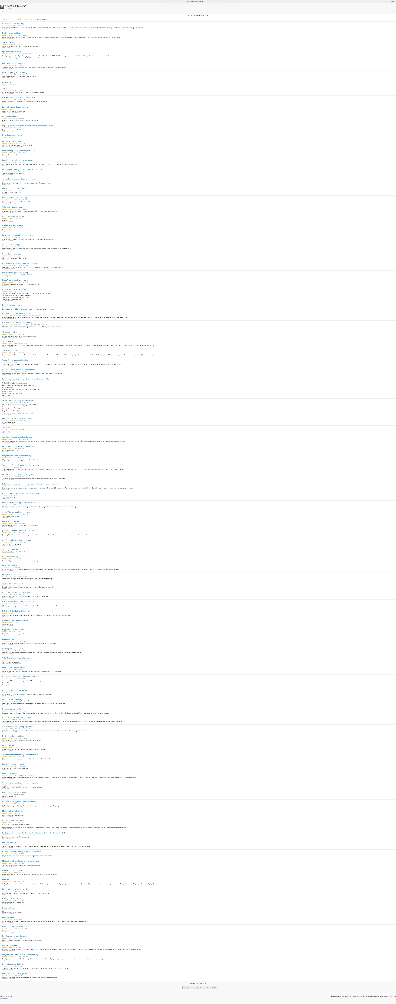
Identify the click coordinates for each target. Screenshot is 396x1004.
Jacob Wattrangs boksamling (13, 305)
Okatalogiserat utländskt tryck (14, 648)
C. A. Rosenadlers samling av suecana (16, 540)
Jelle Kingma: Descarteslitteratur (14, 936)
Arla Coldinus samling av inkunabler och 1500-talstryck (23, 169)
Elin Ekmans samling (10, 116)
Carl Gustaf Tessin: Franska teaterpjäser (17, 418)
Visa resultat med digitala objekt (38, 19)
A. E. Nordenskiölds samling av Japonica (17, 726)
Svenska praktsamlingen (11, 244)
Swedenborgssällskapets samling (15, 107)
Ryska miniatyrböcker (10, 521)
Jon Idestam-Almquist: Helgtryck (14, 973)
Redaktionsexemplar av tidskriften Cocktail (18, 160)
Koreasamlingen (8, 908)
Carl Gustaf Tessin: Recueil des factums (17, 437)
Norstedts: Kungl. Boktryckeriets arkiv (16, 717)
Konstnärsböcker (9, 917)
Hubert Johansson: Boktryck (13, 964)
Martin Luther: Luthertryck (12, 811)
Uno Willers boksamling (11, 254)
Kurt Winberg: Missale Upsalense (15, 188)
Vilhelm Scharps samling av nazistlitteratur (18, 502)
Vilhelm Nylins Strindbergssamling (15, 699)
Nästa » (213, 987)
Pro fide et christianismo (11, 141)
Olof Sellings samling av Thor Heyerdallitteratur (20, 493)
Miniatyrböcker (8, 745)
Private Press (7, 574)
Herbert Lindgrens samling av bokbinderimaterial (21, 851)
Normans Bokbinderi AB (11, 709)
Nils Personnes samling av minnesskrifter (18, 602)
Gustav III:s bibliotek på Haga (13, 23)
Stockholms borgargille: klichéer (14, 926)
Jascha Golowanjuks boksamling (14, 72)
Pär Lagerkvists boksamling (12, 898)
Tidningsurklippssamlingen (12, 207)
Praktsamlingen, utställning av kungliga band (19, 235)
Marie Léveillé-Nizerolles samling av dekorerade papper (23, 861)
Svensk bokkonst (8, 42)
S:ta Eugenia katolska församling (14, 197)
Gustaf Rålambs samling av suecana (16, 512)
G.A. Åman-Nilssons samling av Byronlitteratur (20, 263)
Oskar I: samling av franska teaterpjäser (17, 658)
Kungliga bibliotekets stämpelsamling (16, 456)
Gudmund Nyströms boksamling (15, 690)
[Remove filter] (4, 11)
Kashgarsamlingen (9, 945)
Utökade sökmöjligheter (198, 15)
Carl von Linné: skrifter (11, 842)
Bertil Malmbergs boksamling (13, 63)
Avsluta (393, 1)
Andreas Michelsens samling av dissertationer (20, 755)
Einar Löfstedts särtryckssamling (15, 792)
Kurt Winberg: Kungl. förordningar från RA (18, 151)
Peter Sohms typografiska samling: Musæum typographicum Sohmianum (30, 484)
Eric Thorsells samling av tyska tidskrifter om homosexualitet (25, 379)
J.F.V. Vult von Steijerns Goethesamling (17, 322)
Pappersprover (8, 639)
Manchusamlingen (9, 773)
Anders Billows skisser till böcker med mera (19, 179)
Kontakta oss (4, 999)
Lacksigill (5, 880)
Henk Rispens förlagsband (12, 557)
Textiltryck (6, 427)
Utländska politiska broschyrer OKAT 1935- (18, 592)
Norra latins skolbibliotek (12, 135)
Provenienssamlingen (10, 565)
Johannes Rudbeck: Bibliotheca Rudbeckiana (19, 531)
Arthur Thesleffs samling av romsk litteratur (19, 400)
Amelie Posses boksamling (12, 583)
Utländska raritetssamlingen (13, 216)
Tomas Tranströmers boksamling (15, 360)
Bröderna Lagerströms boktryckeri (15, 889)
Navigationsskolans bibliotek (13, 736)
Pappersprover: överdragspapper (15, 620)
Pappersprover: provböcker (13, 630)
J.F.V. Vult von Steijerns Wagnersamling (17, 313)
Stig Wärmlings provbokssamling (15, 273)
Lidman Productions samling (13, 820)
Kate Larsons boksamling (12, 870)
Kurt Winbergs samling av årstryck (15, 280)
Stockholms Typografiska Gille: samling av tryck (20, 465)
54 (208, 987)
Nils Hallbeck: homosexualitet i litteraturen (18, 97)
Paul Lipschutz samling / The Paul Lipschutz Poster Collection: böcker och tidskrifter (34, 833)
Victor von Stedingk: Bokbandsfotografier (18, 474)
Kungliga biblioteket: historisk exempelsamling (20, 955)
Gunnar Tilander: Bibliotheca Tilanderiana (18, 369)
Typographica (7, 341)
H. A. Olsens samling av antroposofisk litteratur (20, 677)
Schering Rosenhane (10, 549)
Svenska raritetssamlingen (12, 226)
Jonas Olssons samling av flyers (14, 667)
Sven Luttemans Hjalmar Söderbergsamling (19, 802)
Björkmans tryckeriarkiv (11, 52)
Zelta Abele (6, 82)
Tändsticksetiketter (9, 332)
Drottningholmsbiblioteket (12, 33)
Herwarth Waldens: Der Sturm (14, 289)
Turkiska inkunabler (10, 351)
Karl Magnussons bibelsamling (14, 764)
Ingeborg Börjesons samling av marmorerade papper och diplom (27, 126)
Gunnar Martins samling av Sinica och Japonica (20, 783)
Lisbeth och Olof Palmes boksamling (16, 611)
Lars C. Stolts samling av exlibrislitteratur (18, 446)
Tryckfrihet (6, 88)
